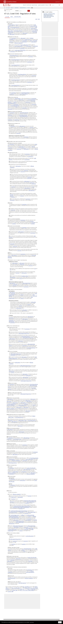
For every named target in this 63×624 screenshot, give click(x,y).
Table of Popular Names (48, 14)
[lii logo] (7, 5)
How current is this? (47, 17)
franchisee (30, 561)
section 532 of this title (32, 557)
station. (11, 279)
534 (35, 268)
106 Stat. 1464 (27, 587)
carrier (20, 278)
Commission (13, 38)
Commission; (27, 159)
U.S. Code (8, 7)
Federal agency (12, 24)
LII (4, 7)
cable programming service (18, 525)
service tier (23, 147)
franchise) (12, 559)
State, (12, 30)
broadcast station (25, 276)
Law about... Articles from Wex (49, 13)
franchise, (32, 127)
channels (11, 195)
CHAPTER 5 (17, 7)
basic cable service (24, 44)
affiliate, (23, 549)
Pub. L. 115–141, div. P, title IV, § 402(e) (27, 590)
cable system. (9, 401)
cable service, (33, 399)
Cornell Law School (11, 1)
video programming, (29, 528)
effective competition (18, 42)
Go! (28, 10)
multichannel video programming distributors (22, 506)
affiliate (22, 515)
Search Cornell (58, 1)
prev (36, 19)
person (15, 102)
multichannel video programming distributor (21, 507)
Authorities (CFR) (17, 16)
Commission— (30, 156)
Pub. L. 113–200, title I (32, 589)
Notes (12, 16)
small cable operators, (30, 572)
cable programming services (20, 50)
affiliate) (34, 516)
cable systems (18, 166)
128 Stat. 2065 (14, 590)
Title (5, 10)
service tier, (26, 527)
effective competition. (31, 473)
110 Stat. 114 (21, 589)
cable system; (20, 497)
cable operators (22, 126)
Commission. (10, 119)
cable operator (17, 98)
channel (22, 294)
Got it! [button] (60, 622)
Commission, (33, 104)
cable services (11, 371)
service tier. (18, 133)
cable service (34, 30)
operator (29, 304)
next (39, 19)
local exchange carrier (15, 515)
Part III (28, 7)
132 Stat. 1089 (10, 591)
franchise (13, 186)
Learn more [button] (32, 622)
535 (10, 269)
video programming (26, 283)
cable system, (16, 527)
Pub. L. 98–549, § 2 (26, 586)
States (24, 551)
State (17, 24)
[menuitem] (24, 4)
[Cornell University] (4, 1)
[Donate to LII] (50, 5)
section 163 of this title (31, 468)
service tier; (33, 183)
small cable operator (30, 536)
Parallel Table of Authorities (49, 16)
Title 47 (12, 7)
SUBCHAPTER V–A (23, 7)
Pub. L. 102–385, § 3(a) (16, 587)
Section (17, 10)
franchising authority (15, 27)
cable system (33, 28)
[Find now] (59, 5)
